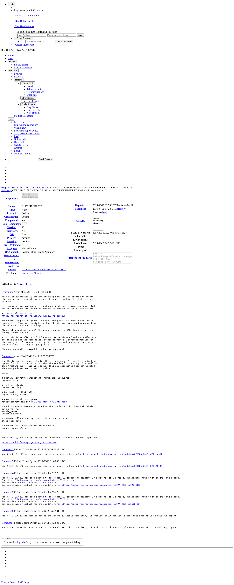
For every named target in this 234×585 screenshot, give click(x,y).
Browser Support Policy (26, 130)
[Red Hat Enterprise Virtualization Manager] (112, 256)
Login (11, 4)
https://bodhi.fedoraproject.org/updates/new (29, 442)
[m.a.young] (98, 220)
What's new (20, 127)
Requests (18, 76)
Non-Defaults (33, 113)
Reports (18, 80)
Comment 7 (8, 522)
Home (11, 55)
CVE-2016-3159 (43, 187)
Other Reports (28, 98)
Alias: (12, 209)
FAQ (16, 136)
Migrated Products (23, 153)
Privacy (5, 582)
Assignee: (12, 248)
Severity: (12, 241)
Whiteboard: (12, 262)
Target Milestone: (11, 245)
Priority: (11, 238)
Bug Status (32, 107)
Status (11, 206)
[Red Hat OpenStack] (112, 259)
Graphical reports (35, 92)
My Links (13, 70)
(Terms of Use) (24, 284)
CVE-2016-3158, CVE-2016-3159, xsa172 (44, 269)
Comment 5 (8, 492)
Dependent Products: (80, 257)
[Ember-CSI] (112, 253)
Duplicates (32, 94)
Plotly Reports (28, 104)
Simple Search (21, 64)
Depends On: (12, 266)
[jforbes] (98, 218)
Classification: (11, 216)
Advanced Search (23, 67)
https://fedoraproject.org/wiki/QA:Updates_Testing (38, 480)
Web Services (21, 145)
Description (7, 292)
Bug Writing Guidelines (26, 125)
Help (11, 119)
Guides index (20, 139)
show (103, 212)
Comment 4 (8, 473)
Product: (12, 213)
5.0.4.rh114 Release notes (27, 133)
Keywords (11, 198)
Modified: (80, 208)
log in (20, 542)
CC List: (80, 220)
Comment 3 (8, 461)
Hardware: (12, 231)
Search (12, 61)
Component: (11, 220)
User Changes (34, 101)
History (122, 208)
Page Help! (19, 122)
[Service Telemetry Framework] (112, 262)
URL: (12, 259)
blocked (39, 273)
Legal (17, 150)
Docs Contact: (11, 255)
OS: (12, 234)
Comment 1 (8, 356)
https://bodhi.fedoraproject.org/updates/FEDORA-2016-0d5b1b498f (122, 454)
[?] (9, 162)
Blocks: (12, 269)
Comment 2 (8, 449)
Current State (28, 83)
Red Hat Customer (24, 26)
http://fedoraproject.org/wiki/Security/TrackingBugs (34, 316)
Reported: (80, 205)
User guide (19, 142)
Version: (11, 227)
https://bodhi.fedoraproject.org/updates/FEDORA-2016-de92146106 (122, 466)
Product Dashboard (23, 115)
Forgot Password (23, 38)
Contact (18, 147)
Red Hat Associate (24, 21)
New (10, 58)
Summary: (6, 190)
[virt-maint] (98, 223)
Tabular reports (34, 89)
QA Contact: (12, 252)
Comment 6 (8, 511)
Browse (18, 73)
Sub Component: (12, 224)
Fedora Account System (26, 15)
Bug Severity (33, 110)
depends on (27, 273)
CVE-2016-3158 (25, 187)
